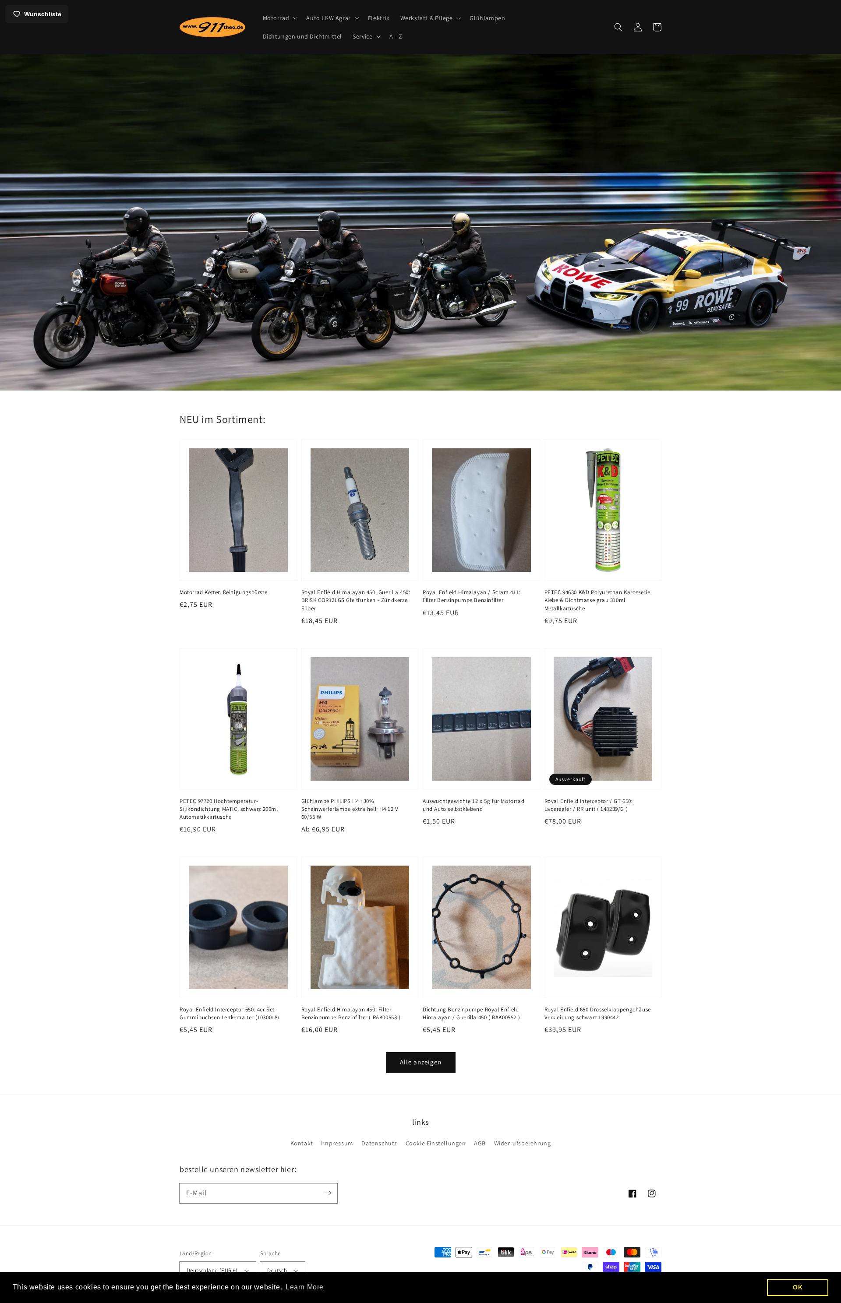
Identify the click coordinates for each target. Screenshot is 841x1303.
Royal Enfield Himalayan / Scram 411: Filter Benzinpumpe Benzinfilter (472, 596)
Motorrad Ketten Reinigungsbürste (223, 592)
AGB (480, 1143)
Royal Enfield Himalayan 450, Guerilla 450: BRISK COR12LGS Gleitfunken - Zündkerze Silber (355, 600)
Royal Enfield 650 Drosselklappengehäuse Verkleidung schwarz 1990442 (597, 1013)
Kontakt (301, 1143)
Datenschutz (379, 1143)
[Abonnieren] (327, 1193)
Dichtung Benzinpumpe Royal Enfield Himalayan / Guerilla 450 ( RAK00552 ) (471, 1013)
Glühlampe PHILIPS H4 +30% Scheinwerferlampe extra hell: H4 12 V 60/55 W (350, 809)
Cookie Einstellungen (436, 1143)
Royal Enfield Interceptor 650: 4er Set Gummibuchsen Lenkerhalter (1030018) (229, 1013)
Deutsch (277, 1270)
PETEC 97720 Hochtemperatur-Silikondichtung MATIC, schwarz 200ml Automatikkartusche (229, 809)
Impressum (337, 1143)
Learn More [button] (305, 1287)
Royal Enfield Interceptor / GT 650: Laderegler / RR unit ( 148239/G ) (588, 805)
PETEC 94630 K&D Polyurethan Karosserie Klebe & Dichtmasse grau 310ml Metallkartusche (597, 600)
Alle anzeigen (421, 1062)
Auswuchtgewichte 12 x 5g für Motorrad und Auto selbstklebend (473, 805)
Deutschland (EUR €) (212, 1270)
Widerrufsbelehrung (522, 1143)
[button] (279, 18)
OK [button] (797, 1287)
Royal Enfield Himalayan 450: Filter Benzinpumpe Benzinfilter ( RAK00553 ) (351, 1013)
